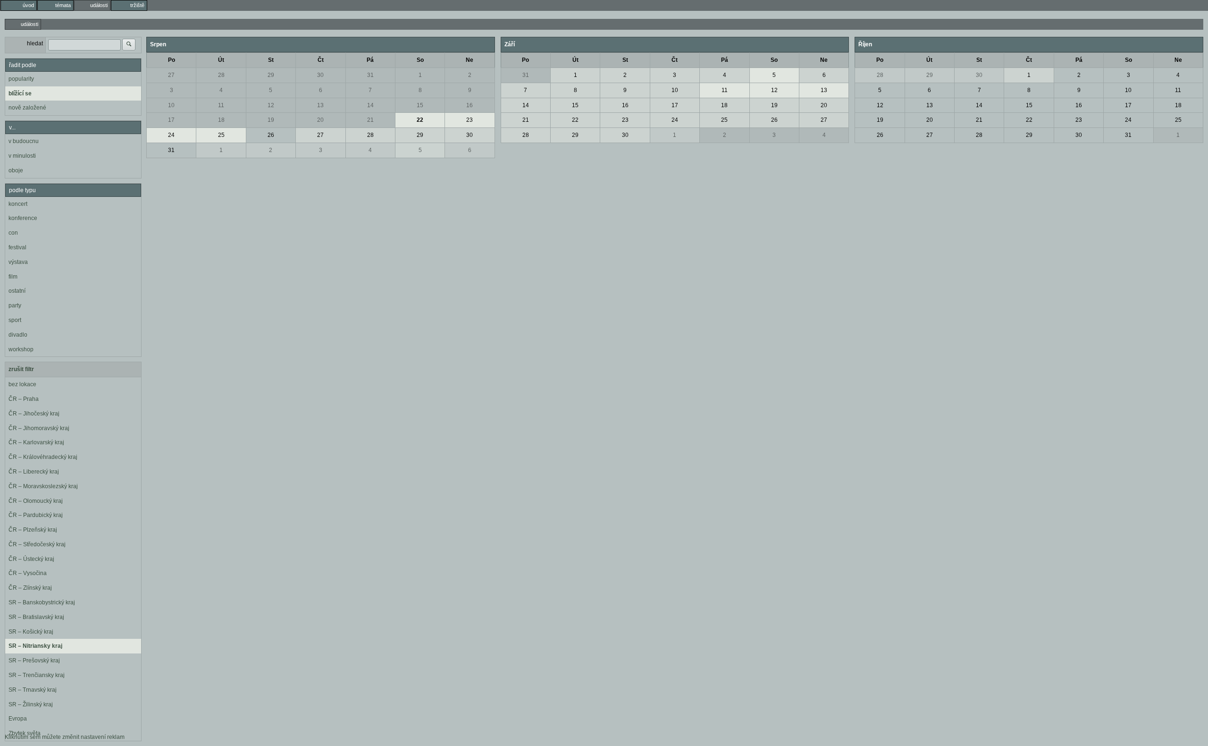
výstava (18, 262)
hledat (35, 43)
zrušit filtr (21, 369)
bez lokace (22, 384)
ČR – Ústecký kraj (31, 559)
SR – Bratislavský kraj (36, 617)
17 (171, 120)
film (12, 276)
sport (14, 320)
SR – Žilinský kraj (30, 704)
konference (22, 218)
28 (221, 75)
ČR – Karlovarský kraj (36, 442)
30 (320, 75)
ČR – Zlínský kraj (30, 588)
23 (469, 120)
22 (420, 120)
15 (420, 105)
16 (469, 105)
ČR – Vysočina (27, 573)
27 (171, 75)
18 (221, 120)
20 (320, 120)
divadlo (17, 334)
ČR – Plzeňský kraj (32, 529)
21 (370, 120)
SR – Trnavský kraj (32, 690)
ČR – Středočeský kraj (37, 544)
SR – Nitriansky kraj (35, 646)
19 (271, 120)
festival (17, 247)
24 (171, 135)
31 (370, 75)
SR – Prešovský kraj (34, 660)
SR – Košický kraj (30, 631)
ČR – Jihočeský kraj (33, 413)
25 (221, 135)
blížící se (20, 93)
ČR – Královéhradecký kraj (42, 457)
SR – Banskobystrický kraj (41, 602)
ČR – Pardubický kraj (35, 515)
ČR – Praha (23, 399)
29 (271, 75)
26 (271, 135)
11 (221, 105)
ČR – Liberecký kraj (33, 471)
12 (271, 105)
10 (171, 105)
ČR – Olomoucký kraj (35, 501)
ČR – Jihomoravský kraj (38, 428)
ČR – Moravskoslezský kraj (43, 486)
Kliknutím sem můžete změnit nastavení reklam (65, 737)
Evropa (17, 718)
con (13, 232)
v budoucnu (23, 141)
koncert (17, 204)
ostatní (16, 291)
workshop (21, 349)
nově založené (27, 107)
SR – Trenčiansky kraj (36, 675)
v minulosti (22, 156)
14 (370, 105)
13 (320, 105)
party (14, 305)
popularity (21, 79)
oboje (15, 170)
